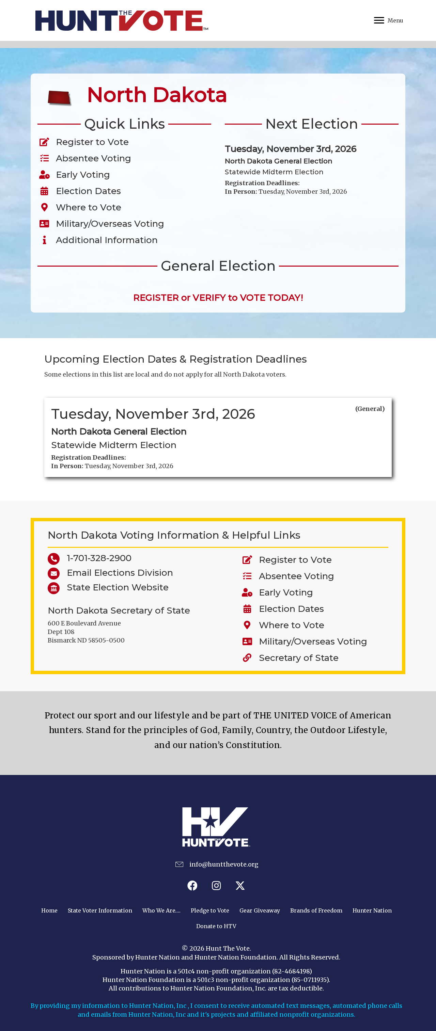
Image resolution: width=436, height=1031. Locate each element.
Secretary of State (299, 657)
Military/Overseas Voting (107, 223)
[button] (192, 885)
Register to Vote (90, 142)
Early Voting (80, 174)
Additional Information (104, 240)
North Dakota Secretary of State (119, 610)
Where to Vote (86, 207)
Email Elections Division (116, 572)
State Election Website (114, 587)
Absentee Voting (91, 158)
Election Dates (86, 191)
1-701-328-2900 (95, 558)
